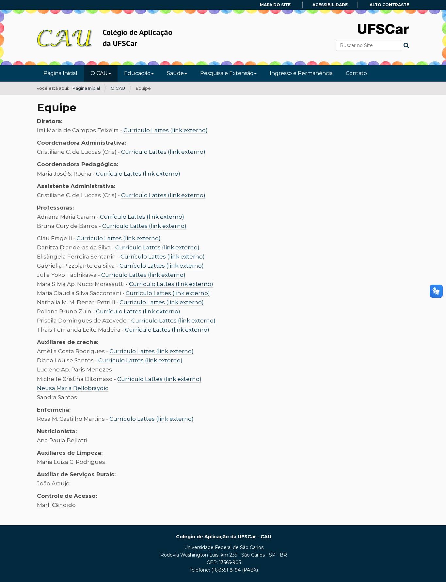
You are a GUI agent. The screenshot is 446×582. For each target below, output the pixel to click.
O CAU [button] (99, 73)
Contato (356, 73)
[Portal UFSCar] (383, 28)
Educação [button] (137, 73)
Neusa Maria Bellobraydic (72, 388)
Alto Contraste (389, 4)
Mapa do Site (275, 4)
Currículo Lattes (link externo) (165, 130)
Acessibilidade (330, 4)
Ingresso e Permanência (301, 73)
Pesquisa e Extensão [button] (226, 73)
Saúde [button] (175, 73)
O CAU (118, 88)
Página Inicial (60, 73)
